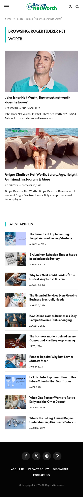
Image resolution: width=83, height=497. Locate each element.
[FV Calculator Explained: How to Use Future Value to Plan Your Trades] (15, 382)
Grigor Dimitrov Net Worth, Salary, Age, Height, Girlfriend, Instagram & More (41, 176)
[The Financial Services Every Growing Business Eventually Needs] (15, 300)
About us (18, 469)
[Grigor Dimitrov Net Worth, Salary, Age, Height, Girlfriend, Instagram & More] (41, 148)
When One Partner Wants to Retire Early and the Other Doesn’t (52, 400)
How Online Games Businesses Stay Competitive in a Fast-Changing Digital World (53, 320)
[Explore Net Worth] (41, 6)
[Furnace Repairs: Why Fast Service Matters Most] (15, 361)
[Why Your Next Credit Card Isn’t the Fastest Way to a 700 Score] (15, 279)
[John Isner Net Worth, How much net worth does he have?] (41, 71)
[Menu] (6, 6)
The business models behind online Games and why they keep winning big (52, 340)
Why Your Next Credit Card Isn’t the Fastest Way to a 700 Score (52, 277)
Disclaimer (60, 469)
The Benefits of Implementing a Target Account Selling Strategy (50, 236)
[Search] (77, 6)
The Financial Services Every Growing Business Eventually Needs (53, 297)
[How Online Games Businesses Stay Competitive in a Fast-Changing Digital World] (15, 320)
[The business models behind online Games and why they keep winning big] (15, 341)
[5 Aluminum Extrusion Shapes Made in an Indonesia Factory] (15, 259)
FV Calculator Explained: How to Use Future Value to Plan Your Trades (52, 379)
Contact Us (41, 475)
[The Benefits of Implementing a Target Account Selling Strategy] (15, 238)
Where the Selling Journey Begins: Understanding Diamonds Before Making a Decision (51, 422)
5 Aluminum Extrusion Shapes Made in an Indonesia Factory (53, 256)
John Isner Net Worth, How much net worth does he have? (37, 99)
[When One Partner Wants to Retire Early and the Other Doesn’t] (15, 402)
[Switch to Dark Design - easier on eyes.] (70, 6)
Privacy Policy (38, 469)
